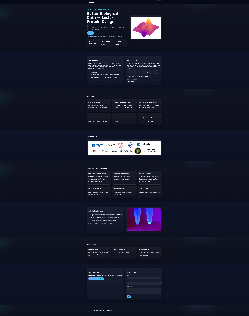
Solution (147, 2)
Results (152, 2)
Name (128, 275)
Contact (159, 2)
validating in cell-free (154, 252)
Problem (135, 2)
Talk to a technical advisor (96, 279)
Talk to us (90, 33)
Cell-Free (141, 76)
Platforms (141, 2)
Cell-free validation (145, 173)
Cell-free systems (92, 36)
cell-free (103, 217)
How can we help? (131, 286)
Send (129, 296)
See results (99, 33)
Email (128, 281)
